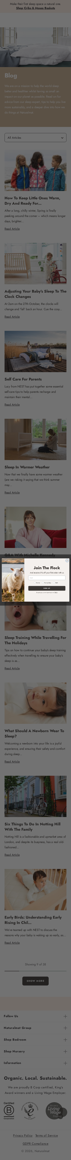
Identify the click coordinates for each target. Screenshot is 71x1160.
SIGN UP (46, 588)
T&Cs (55, 592)
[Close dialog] (67, 560)
